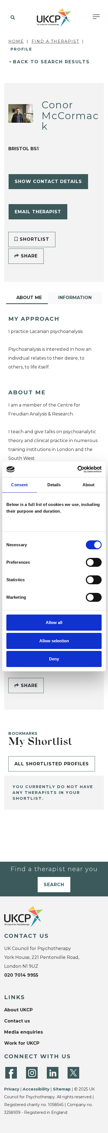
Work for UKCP (21, 1043)
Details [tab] (54, 484)
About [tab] (89, 484)
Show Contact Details (48, 181)
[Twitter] (73, 1073)
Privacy (11, 1089)
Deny (54, 658)
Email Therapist (38, 211)
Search (54, 884)
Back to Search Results (51, 61)
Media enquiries (23, 1032)
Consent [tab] (19, 484)
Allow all (54, 622)
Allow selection (54, 640)
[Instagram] (32, 1073)
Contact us (17, 1021)
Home (16, 41)
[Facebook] (11, 1073)
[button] (11, 17)
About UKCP (18, 1009)
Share (28, 256)
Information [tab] (75, 297)
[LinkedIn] (52, 1073)
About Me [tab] (29, 297)
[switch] (94, 562)
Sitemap (62, 1089)
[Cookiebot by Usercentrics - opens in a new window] (78, 469)
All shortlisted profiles (51, 763)
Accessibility (36, 1089)
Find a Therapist (55, 41)
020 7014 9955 (21, 975)
